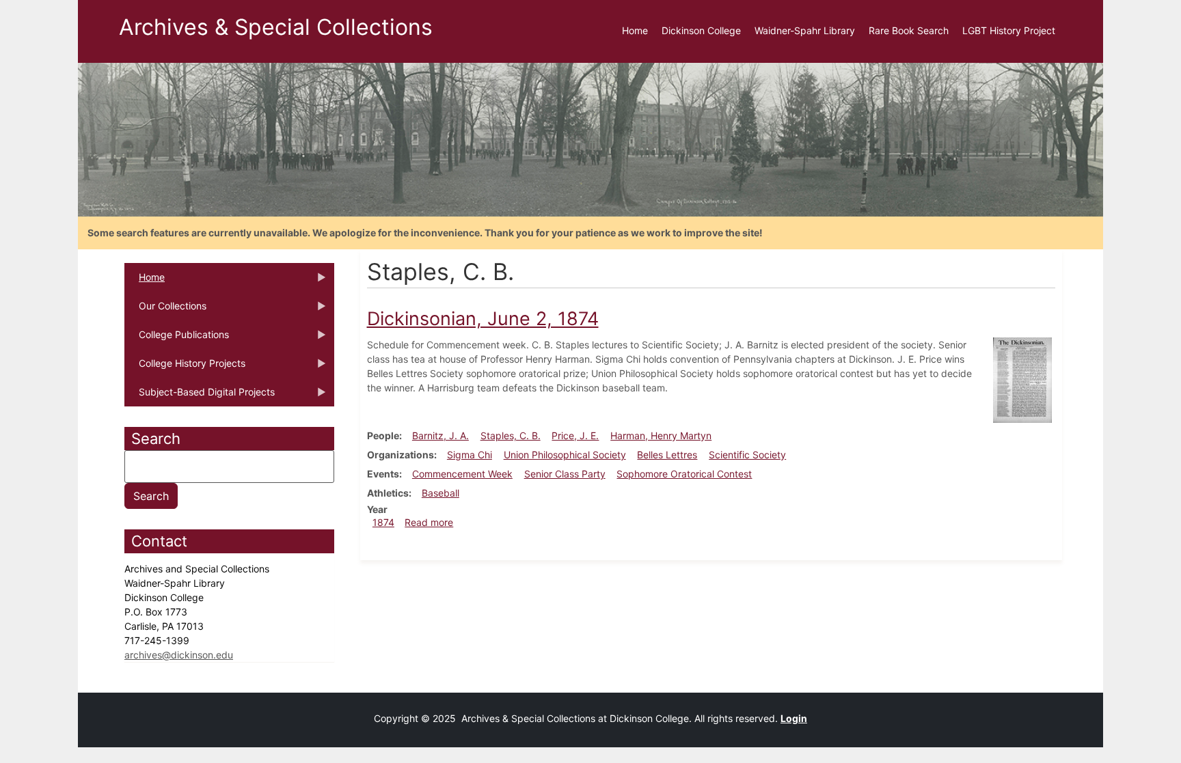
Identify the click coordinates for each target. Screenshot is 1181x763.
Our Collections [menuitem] (165, 310)
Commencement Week (462, 474)
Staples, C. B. (510, 435)
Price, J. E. (575, 435)
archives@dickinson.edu (178, 655)
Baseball (440, 493)
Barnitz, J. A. (440, 435)
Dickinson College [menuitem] (701, 30)
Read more (429, 522)
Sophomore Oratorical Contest (684, 474)
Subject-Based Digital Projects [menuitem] (199, 396)
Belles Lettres (667, 454)
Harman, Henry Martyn (660, 435)
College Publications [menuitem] (176, 339)
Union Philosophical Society (565, 454)
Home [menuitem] (635, 30)
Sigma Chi (469, 454)
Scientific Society (747, 454)
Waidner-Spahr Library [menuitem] (805, 30)
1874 (383, 522)
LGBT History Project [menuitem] (1008, 30)
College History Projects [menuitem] (184, 367)
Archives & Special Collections (276, 27)
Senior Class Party (565, 474)
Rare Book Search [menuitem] (909, 30)
